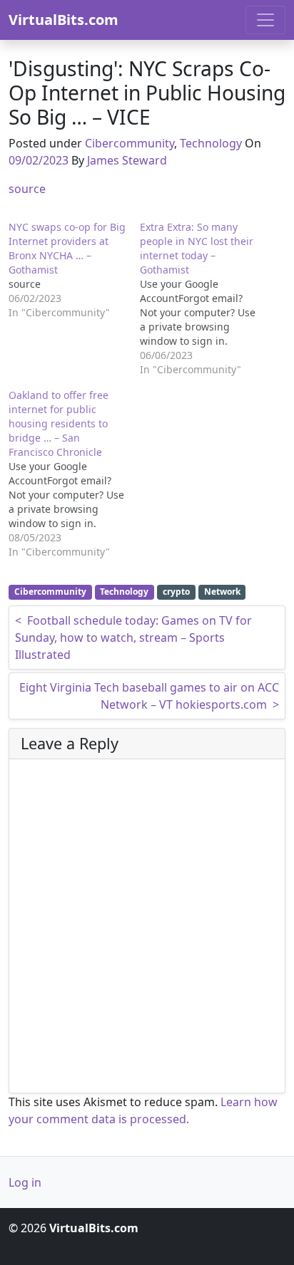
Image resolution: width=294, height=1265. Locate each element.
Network (222, 591)
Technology (211, 143)
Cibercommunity (129, 143)
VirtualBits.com (63, 19)
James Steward (127, 160)
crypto (176, 591)
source (27, 189)
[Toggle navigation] (265, 20)
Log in (25, 1182)
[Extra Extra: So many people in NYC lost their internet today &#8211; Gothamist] (205, 298)
